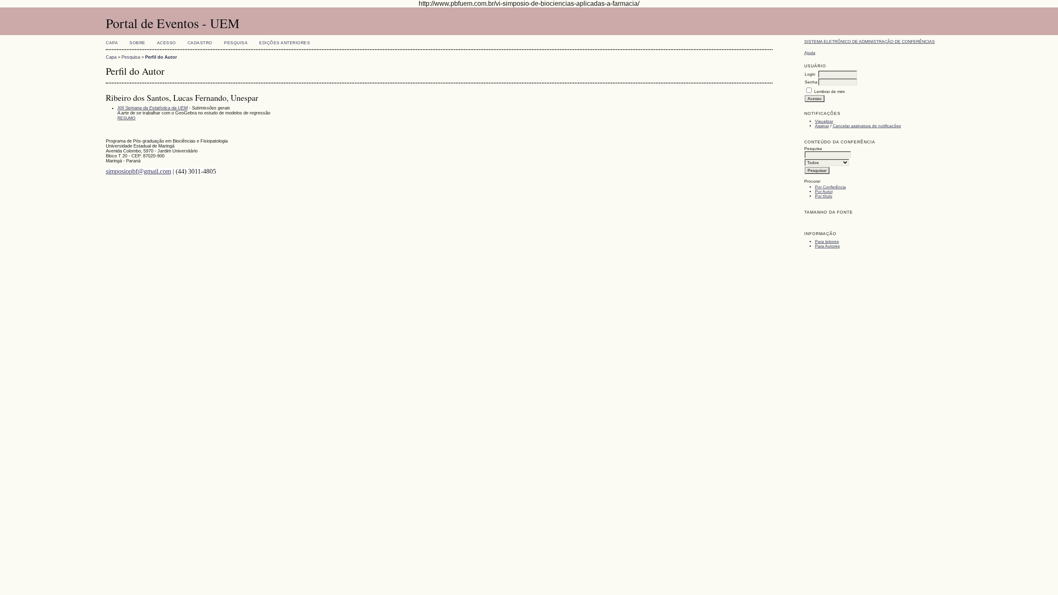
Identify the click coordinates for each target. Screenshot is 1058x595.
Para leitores (827, 241)
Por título (823, 196)
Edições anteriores (284, 42)
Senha (811, 82)
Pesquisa (236, 42)
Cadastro (200, 42)
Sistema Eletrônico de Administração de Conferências (869, 41)
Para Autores (827, 246)
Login (810, 74)
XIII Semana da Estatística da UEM (152, 107)
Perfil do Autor (161, 57)
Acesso (166, 42)
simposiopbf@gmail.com (138, 171)
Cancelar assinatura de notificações (867, 126)
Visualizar (824, 121)
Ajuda (809, 52)
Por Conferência (830, 187)
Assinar (822, 126)
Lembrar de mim (829, 91)
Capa (112, 42)
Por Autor (824, 191)
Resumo (126, 118)
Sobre (137, 42)
